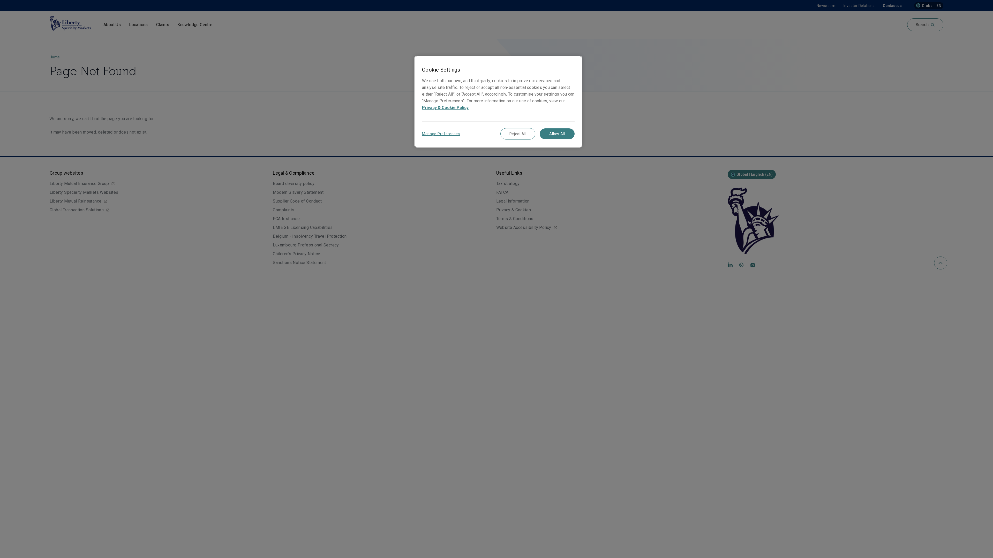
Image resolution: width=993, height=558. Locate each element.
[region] (498, 102)
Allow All (557, 134)
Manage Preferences (441, 134)
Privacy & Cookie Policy (445, 107)
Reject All (517, 134)
